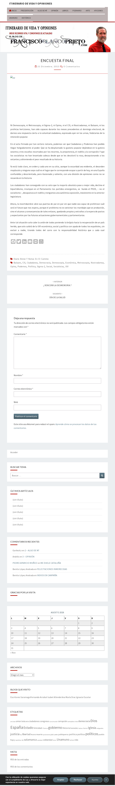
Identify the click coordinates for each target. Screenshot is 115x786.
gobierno (55, 727)
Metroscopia (83, 262)
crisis (76, 721)
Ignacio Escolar (83, 697)
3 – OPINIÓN (28, 556)
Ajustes (95, 779)
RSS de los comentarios (21, 766)
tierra (54, 740)
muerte (39, 734)
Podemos (22, 266)
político (81, 734)
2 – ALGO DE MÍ (32, 550)
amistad (13, 721)
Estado (28, 728)
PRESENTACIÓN (27, 10)
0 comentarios (72, 66)
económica (70, 262)
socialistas (59, 266)
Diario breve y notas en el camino (31, 258)
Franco (45, 728)
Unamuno (63, 739)
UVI (66, 266)
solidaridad (47, 739)
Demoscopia (58, 262)
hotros (81, 728)
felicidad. (37, 728)
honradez (74, 728)
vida (76, 739)
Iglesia (92, 728)
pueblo (101, 734)
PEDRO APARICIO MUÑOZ (25, 562)
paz (52, 734)
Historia (66, 728)
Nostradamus (97, 262)
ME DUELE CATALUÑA (50, 562)
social (49, 266)
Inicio (14, 10)
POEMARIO (77, 10)
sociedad (40, 740)
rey (23, 740)
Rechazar (78, 779)
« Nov (13, 652)
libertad (26, 734)
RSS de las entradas (19, 759)
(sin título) (18, 499)
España (16, 727)
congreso (44, 721)
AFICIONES (98, 10)
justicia (15, 734)
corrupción (62, 721)
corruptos (71, 721)
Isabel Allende (54, 697)
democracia (45, 262)
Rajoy (12, 740)
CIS (23, 262)
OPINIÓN (54, 10)
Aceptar (60, 779)
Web (16, 402)
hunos (85, 728)
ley (21, 735)
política (32, 266)
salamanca (30, 739)
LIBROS (65, 10)
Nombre (18, 375)
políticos (91, 734)
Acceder (14, 452)
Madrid (33, 734)
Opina (13, 266)
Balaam (17, 262)
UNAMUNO (13, 18)
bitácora (25, 721)
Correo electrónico (23, 388)
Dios (93, 720)
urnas (72, 740)
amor (18, 721)
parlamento (46, 735)
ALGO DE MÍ (42, 10)
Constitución (53, 721)
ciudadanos (32, 262)
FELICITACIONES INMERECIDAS (52, 569)
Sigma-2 (41, 266)
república (18, 740)
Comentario (20, 334)
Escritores (15, 697)
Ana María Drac (68, 697)
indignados (99, 728)
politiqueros (63, 734)
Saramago (25, 697)
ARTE (88, 10)
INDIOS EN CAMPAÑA (47, 575)
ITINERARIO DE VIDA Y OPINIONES (30, 3)
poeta (56, 735)
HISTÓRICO (26, 18)
